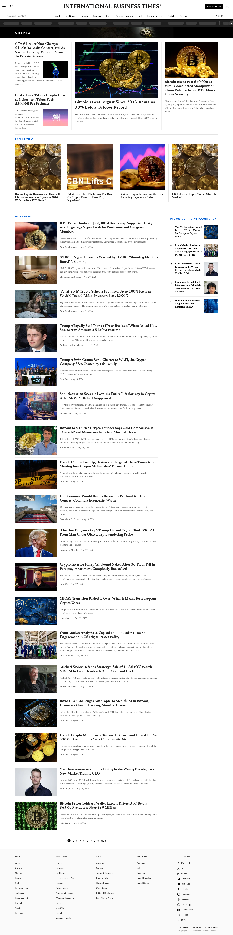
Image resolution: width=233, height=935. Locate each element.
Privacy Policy (103, 878)
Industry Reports (63, 918)
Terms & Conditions (105, 873)
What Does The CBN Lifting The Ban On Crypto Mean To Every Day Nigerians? (89, 197)
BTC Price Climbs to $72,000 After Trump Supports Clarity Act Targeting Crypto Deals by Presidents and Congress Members (106, 228)
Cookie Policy (102, 883)
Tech (139, 16)
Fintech (59, 913)
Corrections (101, 888)
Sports (18, 908)
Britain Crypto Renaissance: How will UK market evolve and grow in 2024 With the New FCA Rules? (37, 197)
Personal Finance (124, 16)
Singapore (141, 873)
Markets (84, 16)
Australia (141, 863)
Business (97, 16)
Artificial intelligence (65, 893)
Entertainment (154, 16)
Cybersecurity (62, 888)
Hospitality (60, 868)
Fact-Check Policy (104, 898)
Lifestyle (170, 16)
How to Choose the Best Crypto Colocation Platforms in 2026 (187, 303)
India (139, 868)
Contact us (101, 868)
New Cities (60, 908)
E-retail (59, 863)
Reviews (184, 16)
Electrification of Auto (65, 878)
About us (100, 863)
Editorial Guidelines (105, 893)
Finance (59, 883)
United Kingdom (144, 878)
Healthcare (60, 873)
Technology (20, 893)
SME (108, 16)
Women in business (65, 898)
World (58, 16)
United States (143, 883)
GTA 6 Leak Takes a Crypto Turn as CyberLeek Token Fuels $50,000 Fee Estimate (40, 100)
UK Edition (221, 16)
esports (59, 903)
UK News (70, 16)
